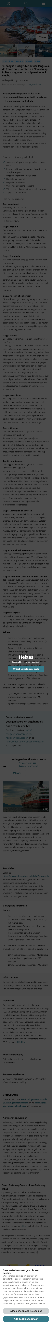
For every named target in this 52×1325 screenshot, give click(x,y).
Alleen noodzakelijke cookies (26, 1310)
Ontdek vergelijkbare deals (26, 668)
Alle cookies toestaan (26, 1318)
